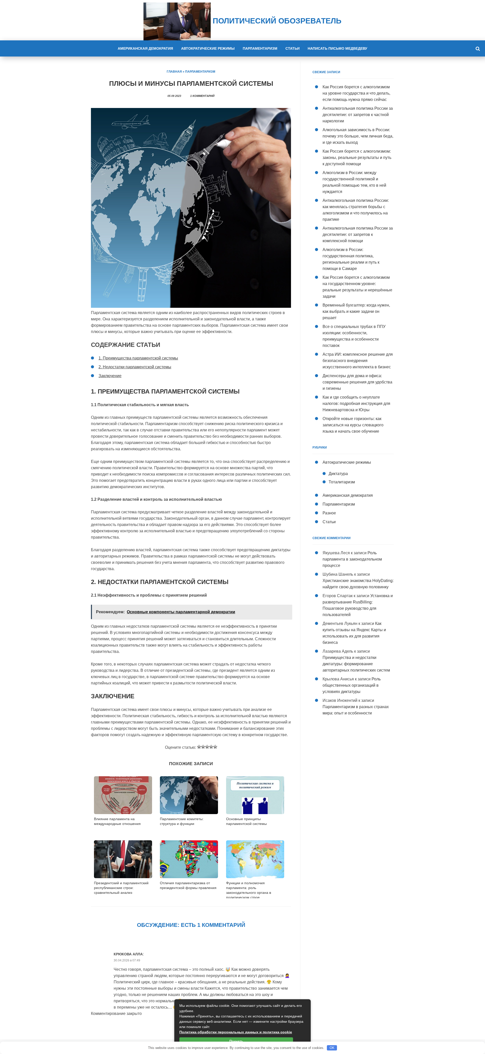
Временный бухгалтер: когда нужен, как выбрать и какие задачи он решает (356, 311)
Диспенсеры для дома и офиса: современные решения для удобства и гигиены (357, 382)
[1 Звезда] (199, 747)
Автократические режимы (208, 48)
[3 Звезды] (207, 747)
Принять (236, 1041)
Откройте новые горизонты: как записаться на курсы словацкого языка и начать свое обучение (353, 425)
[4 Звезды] (211, 747)
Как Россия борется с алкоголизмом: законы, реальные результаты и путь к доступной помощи (357, 157)
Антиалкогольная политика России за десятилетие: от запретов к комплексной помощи (358, 234)
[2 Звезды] (203, 747)
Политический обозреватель (276, 21)
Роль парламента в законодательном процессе (352, 559)
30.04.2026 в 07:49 (127, 960)
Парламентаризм (260, 48)
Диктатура (338, 473)
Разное (329, 513)
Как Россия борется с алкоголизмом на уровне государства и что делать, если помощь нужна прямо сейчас (356, 93)
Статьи (292, 48)
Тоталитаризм (342, 482)
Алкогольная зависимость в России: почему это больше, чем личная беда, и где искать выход (358, 136)
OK (332, 1048)
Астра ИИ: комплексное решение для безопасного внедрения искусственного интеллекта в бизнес (358, 360)
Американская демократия (145, 48)
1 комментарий (202, 95)
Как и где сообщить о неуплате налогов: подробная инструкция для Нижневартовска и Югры (356, 403)
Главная (174, 71)
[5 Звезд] (215, 747)
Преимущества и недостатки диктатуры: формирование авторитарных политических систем (356, 663)
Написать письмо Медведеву (337, 48)
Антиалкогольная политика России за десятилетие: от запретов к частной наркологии (358, 114)
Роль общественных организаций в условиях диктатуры (352, 685)
